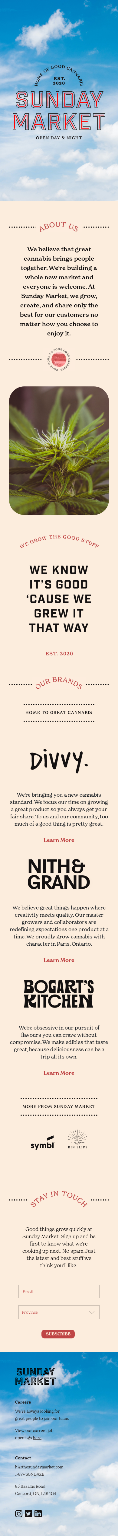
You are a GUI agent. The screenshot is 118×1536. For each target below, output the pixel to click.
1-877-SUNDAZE (29, 1474)
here (37, 1437)
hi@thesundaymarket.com (39, 1467)
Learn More (59, 840)
